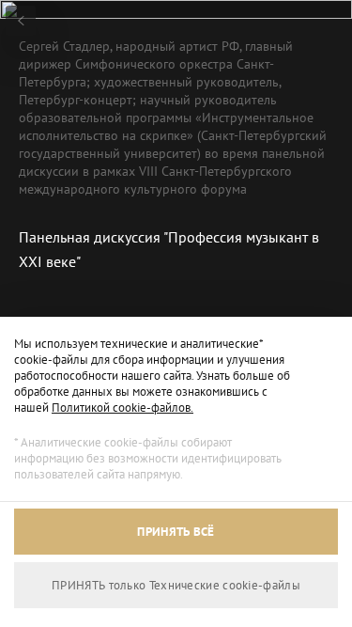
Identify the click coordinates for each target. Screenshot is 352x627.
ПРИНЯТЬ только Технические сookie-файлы (176, 585)
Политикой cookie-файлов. (122, 407)
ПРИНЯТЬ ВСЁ (175, 532)
